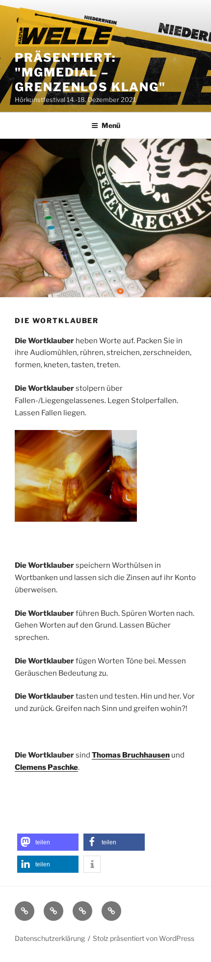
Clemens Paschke (46, 767)
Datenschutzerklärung (50, 938)
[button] (48, 842)
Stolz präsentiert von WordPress (143, 938)
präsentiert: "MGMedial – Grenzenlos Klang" (90, 72)
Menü (111, 125)
